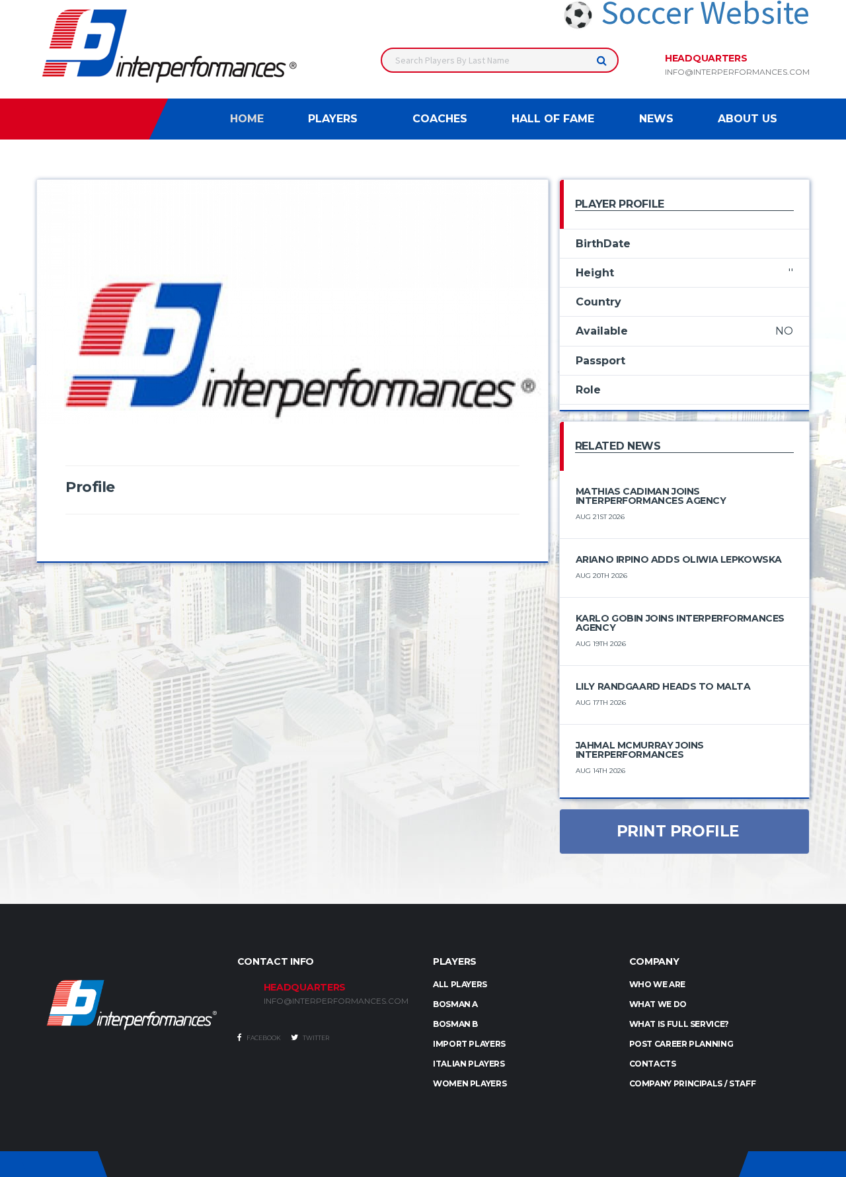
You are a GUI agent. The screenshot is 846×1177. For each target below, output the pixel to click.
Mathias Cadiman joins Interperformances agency (651, 496)
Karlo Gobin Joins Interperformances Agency (680, 622)
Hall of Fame (553, 118)
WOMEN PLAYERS (469, 1083)
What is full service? (679, 1024)
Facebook (263, 1037)
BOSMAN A (455, 1004)
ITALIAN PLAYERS (469, 1064)
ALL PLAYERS (460, 984)
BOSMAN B (455, 1024)
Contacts (652, 1064)
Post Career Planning (681, 1044)
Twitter (315, 1037)
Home (247, 118)
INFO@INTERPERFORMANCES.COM (336, 1001)
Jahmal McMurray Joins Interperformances (640, 749)
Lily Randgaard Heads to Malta (663, 686)
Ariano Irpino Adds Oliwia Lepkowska (679, 559)
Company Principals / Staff (692, 1083)
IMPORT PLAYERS (469, 1044)
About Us (747, 118)
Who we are (657, 984)
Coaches (439, 118)
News (656, 118)
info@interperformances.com (737, 72)
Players (333, 118)
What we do (658, 1004)
